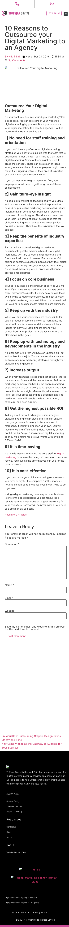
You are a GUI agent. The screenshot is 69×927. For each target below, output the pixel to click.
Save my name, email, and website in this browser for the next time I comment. (35, 627)
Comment (12, 544)
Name (9, 585)
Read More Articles (16, 514)
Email (9, 598)
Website (9, 610)
